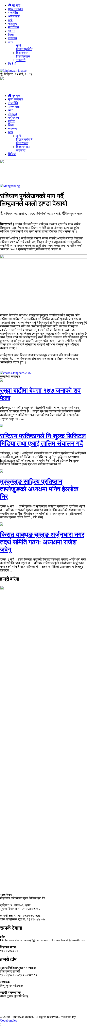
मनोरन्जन (13, 27)
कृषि (18, 45)
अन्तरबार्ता (14, 16)
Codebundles (8, 1020)
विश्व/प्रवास (23, 56)
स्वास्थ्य (12, 38)
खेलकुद (12, 23)
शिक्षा (11, 34)
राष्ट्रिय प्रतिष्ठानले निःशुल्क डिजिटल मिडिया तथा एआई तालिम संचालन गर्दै (43, 439)
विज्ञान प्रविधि (24, 49)
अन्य (10, 42)
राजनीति (13, 12)
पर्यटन (11, 31)
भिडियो (12, 63)
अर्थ (10, 20)
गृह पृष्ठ (15, 5)
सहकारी (20, 60)
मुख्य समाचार (15, 9)
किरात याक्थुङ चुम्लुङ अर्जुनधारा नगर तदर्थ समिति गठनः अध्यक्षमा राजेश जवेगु (42, 542)
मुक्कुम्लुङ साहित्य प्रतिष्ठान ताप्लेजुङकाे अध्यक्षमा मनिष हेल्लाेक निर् (39, 489)
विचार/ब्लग (22, 52)
